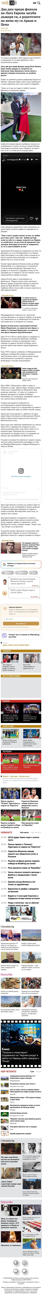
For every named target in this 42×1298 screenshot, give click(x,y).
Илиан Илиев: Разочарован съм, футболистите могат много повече (30, 743)
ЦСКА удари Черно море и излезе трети (22, 591)
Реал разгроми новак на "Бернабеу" (31, 766)
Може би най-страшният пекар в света (30, 379)
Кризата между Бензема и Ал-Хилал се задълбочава (22, 883)
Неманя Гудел (24, 645)
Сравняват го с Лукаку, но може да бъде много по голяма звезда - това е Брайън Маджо (10, 717)
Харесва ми (22, 572)
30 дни (38, 1071)
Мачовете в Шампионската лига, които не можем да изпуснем (30, 717)
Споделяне (9, 572)
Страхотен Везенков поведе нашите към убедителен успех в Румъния (30, 804)
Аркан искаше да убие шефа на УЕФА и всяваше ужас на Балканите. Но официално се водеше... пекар (31, 372)
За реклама (30, 1282)
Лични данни (21, 1282)
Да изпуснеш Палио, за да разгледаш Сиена (10, 1011)
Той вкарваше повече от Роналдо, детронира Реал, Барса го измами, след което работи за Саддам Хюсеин (31, 546)
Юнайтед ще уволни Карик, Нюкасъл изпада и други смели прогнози (23, 581)
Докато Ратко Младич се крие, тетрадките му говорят (9, 967)
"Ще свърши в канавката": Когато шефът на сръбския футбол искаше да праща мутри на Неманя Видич (11, 667)
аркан (5, 645)
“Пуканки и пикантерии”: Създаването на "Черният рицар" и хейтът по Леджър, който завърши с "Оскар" (20, 1057)
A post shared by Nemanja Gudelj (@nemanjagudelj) (21, 499)
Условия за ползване (9, 1282)
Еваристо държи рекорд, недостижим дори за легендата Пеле (30, 555)
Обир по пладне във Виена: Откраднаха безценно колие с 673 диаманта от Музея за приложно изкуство (10, 1223)
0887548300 (27, 1280)
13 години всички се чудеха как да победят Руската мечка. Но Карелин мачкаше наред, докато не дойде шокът (30, 301)
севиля (10, 645)
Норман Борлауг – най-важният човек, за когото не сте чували (31, 967)
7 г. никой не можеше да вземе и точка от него (30, 309)
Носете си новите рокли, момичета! (9, 992)
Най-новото (24, 832)
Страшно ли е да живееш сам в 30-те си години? (30, 992)
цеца (16, 645)
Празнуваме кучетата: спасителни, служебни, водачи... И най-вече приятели (30, 1013)
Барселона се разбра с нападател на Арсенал (23, 890)
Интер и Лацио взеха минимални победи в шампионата (10, 742)
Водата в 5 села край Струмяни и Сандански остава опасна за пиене (24, 897)
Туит (34, 572)
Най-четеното (36, 832)
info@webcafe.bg (16, 1280)
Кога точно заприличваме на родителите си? (29, 666)
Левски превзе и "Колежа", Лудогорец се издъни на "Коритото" (10, 803)
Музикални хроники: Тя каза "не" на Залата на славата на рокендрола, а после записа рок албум (10, 946)
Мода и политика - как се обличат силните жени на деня (23, 904)
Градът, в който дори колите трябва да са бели (31, 944)
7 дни (32, 1071)
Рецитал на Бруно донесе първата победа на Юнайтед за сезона (10, 767)
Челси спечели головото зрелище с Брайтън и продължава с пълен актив (24, 875)
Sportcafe (4, 28)
